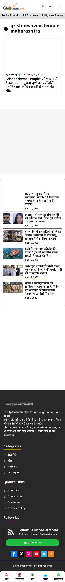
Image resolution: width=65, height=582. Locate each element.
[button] (50, 6)
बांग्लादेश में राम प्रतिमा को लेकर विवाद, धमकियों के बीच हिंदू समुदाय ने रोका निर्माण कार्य (43, 235)
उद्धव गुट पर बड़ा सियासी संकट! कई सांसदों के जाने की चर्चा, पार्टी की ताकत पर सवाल (43, 269)
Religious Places (52, 15)
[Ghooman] (13, 6)
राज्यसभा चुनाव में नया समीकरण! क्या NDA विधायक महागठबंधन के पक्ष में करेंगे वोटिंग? (42, 199)
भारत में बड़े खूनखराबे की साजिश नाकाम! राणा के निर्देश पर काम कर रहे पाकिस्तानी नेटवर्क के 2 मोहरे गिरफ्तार (42, 289)
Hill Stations (30, 15)
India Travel (10, 15)
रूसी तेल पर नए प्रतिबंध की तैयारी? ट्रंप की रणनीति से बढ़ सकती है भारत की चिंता (41, 252)
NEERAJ (13, 74)
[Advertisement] (32, 141)
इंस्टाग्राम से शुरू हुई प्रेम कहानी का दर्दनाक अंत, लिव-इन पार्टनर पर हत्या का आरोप (43, 218)
